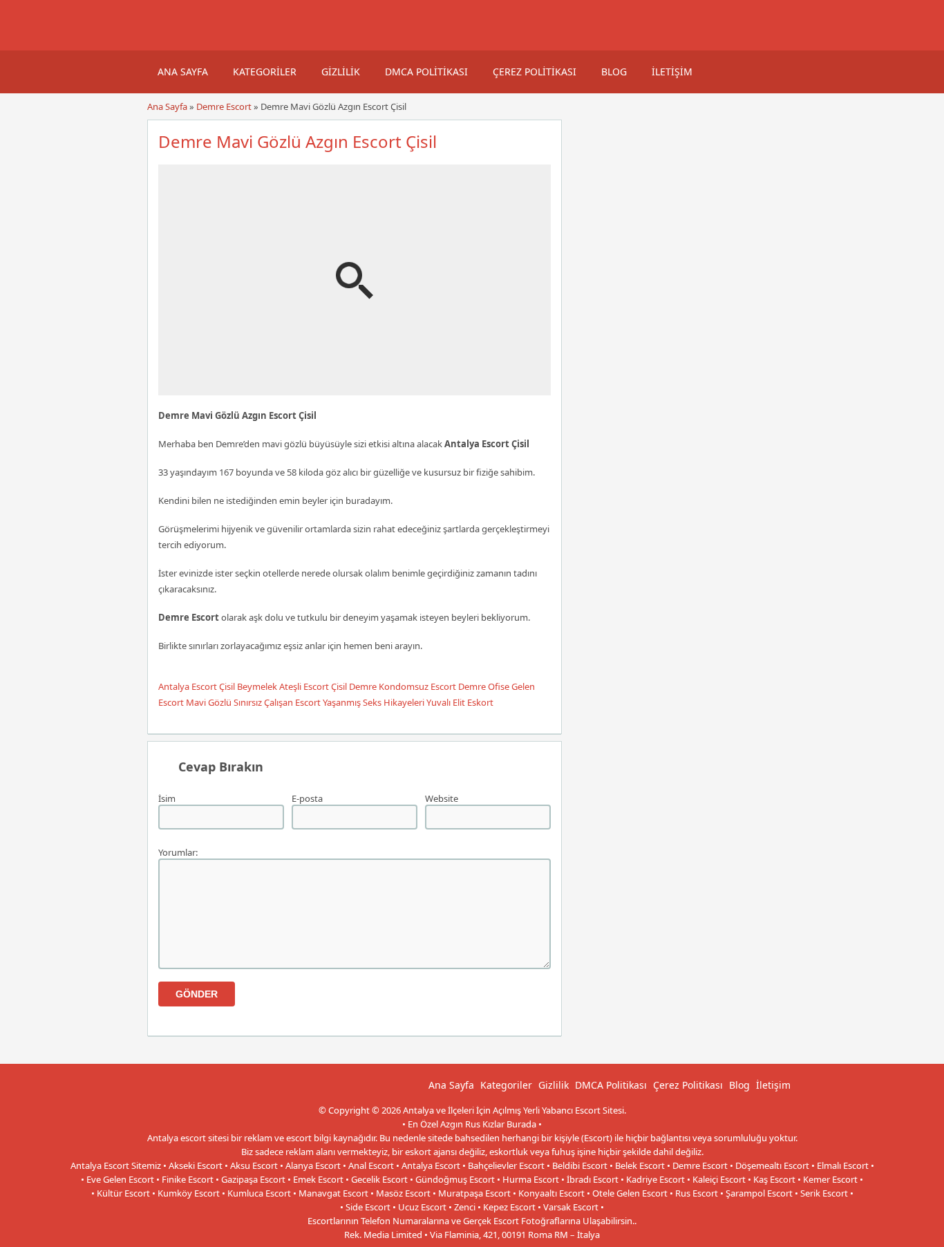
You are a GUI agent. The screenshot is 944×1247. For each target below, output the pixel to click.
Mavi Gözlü (209, 702)
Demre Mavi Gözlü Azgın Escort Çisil (297, 141)
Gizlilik (340, 71)
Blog (614, 71)
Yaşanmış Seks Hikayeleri (373, 702)
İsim (167, 798)
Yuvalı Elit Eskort (459, 702)
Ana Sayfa (183, 71)
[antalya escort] (164, 43)
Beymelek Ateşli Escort (283, 686)
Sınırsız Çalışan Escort (277, 702)
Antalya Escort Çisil (196, 686)
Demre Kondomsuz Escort (402, 686)
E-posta (307, 798)
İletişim (672, 71)
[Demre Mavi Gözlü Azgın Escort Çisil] (354, 389)
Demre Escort (224, 106)
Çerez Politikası (534, 71)
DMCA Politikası (426, 71)
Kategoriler (264, 71)
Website (441, 798)
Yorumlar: (178, 852)
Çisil (339, 686)
